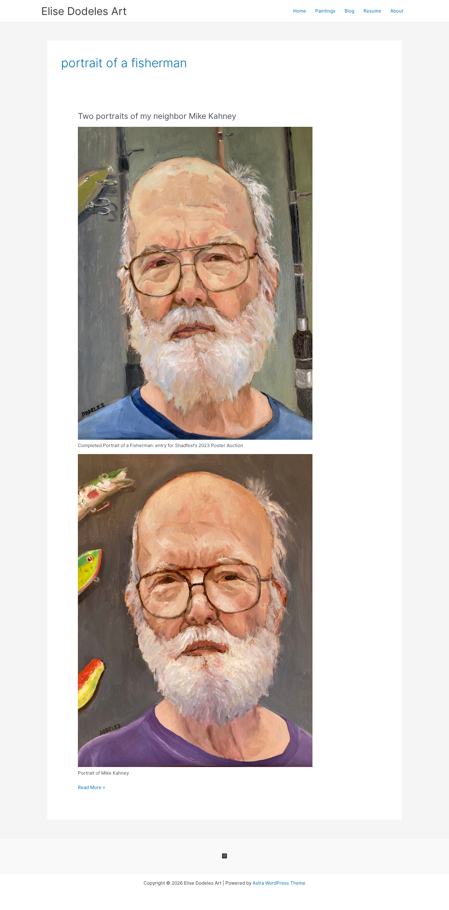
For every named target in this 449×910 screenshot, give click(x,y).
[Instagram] (224, 856)
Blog (349, 11)
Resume (372, 11)
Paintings (325, 11)
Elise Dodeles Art (84, 11)
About (396, 11)
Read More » (91, 787)
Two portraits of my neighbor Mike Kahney (157, 116)
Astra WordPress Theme (279, 883)
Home (299, 11)
